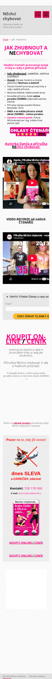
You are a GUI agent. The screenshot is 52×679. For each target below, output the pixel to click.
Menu (46, 14)
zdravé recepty (22, 423)
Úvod (5, 39)
